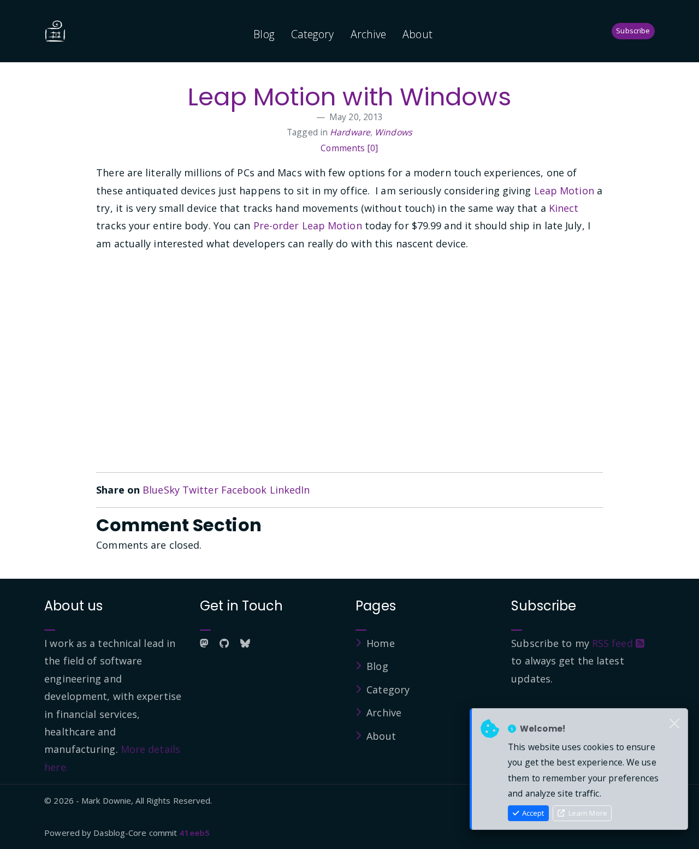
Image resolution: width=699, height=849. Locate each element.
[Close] (674, 724)
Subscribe (633, 30)
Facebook (244, 489)
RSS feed (614, 643)
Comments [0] (349, 148)
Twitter (200, 489)
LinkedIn (290, 489)
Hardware (350, 132)
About (417, 34)
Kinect (564, 208)
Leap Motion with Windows (349, 97)
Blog (263, 34)
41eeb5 (194, 832)
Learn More (587, 813)
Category (312, 34)
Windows (393, 132)
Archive (369, 34)
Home (380, 643)
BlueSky (161, 489)
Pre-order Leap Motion (307, 225)
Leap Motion (564, 190)
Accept (532, 813)
